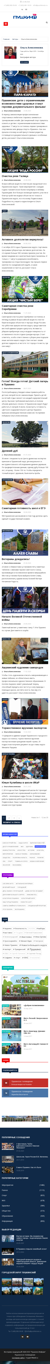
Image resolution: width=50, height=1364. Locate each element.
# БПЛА (32, 928)
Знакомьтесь (32, 895)
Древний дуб (10, 450)
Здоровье (29, 846)
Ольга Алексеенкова (31, 47)
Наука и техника (8, 754)
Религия (40, 857)
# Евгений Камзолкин (33, 932)
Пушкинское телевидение (22, 1082)
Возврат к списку (11, 822)
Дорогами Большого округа (13, 895)
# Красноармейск (10, 941)
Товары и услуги (21, 861)
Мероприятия (7, 531)
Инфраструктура (9, 850)
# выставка (7, 932)
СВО (4, 861)
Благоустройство (9, 843)
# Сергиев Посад (34, 953)
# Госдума (18, 932)
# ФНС (25, 957)
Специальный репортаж (37, 906)
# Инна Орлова (39, 937)
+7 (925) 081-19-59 (24, 5)
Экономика (16, 865)
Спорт (4, 72)
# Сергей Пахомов (17, 953)
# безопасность (20, 928)
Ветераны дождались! (16, 559)
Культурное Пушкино (11, 898)
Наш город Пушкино (10, 902)
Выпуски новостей (37, 843)
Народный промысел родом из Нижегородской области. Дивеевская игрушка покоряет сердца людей (31, 1261)
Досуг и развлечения (10, 353)
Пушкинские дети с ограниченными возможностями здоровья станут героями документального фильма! (24, 103)
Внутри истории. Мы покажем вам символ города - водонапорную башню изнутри (32, 1238)
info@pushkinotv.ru (40, 5)
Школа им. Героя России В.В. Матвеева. (32, 1157)
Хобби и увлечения (37, 861)
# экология (34, 957)
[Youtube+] (26, 9)
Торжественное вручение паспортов (24, 728)
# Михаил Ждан (25, 941)
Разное (5, 699)
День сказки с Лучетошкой (13, 891)
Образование (7, 480)
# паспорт (7, 949)
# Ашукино (7, 928)
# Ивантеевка (26, 937)
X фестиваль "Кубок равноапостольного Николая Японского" (27, 1146)
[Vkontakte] (22, 9)
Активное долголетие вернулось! (22, 239)
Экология (6, 147)
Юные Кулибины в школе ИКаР (20, 782)
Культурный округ (28, 898)
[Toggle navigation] (6, 24)
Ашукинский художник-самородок (22, 667)
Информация (40, 846)
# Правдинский (19, 949)
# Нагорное (38, 941)
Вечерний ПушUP (9, 887)
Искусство (6, 639)
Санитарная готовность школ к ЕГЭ (24, 508)
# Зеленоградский (10, 937)
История (31, 850)
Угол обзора (7, 909)
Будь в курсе (23, 843)
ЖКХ (22, 846)
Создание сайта (18, 1358)
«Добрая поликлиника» (34, 1005)
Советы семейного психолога (14, 906)
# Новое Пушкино (10, 945)
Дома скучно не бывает (34, 891)
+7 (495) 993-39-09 (10, 5)
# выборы (41, 928)
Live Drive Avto (8, 883)
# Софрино (7, 957)
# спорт (17, 957)
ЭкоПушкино (20, 909)
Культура (40, 850)
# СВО (5, 953)
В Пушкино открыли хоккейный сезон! (31, 1249)
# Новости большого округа (33, 945)
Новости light (26, 902)
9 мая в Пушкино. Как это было (28, 1167)
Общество (6, 857)
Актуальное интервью (24, 883)
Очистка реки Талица (15, 176)
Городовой (21, 887)
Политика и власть (20, 857)
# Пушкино (34, 949)
